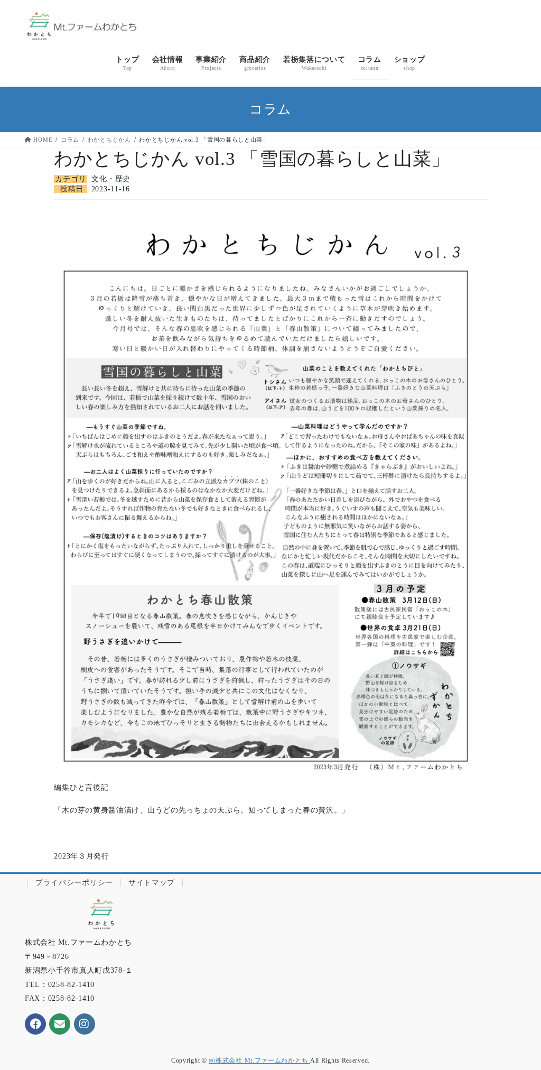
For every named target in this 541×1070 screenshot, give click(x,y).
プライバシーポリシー (74, 883)
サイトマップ (151, 883)
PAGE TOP (519, 1028)
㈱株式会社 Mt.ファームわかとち (259, 1060)
